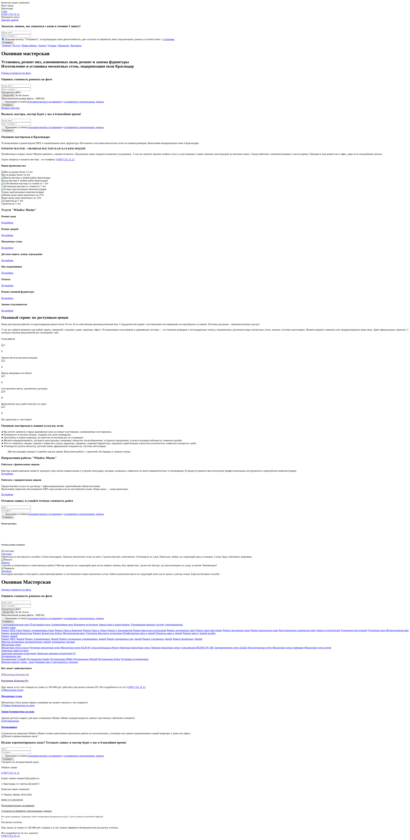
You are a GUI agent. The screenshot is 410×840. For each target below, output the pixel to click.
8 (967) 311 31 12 (10, 14)
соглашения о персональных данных (84, 101)
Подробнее (7, 222)
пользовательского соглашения (44, 101)
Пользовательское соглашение (17, 805)
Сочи (4, 11)
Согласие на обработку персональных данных (26, 811)
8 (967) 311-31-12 (10, 836)
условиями (168, 39)
